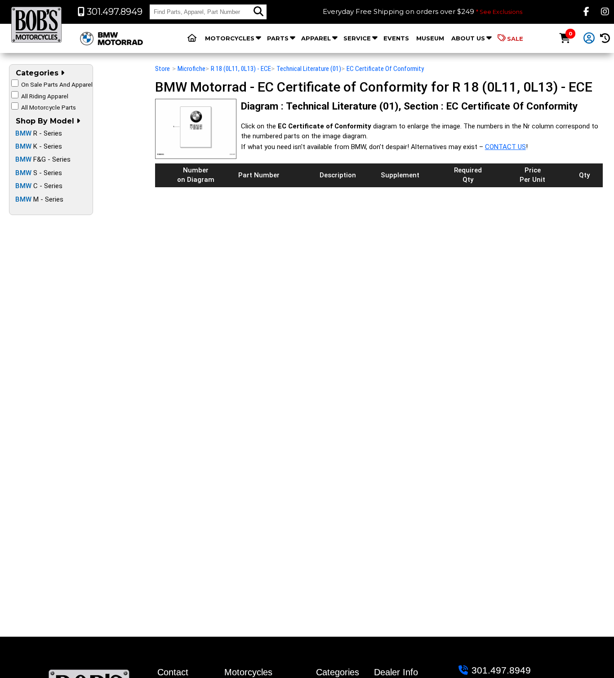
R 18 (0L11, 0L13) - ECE (241, 69)
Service (357, 38)
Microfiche (191, 69)
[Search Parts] (258, 11)
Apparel (316, 38)
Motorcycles (229, 38)
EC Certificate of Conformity (385, 69)
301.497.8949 (501, 670)
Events (396, 38)
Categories (38, 73)
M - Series (39, 199)
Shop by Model (46, 121)
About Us (468, 38)
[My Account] (589, 38)
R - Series (38, 133)
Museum (430, 38)
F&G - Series (43, 159)
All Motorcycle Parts (48, 107)
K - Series (38, 146)
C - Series (38, 186)
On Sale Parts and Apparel (57, 84)
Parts (278, 38)
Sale (515, 38)
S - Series (38, 173)
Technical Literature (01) (308, 69)
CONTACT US (505, 147)
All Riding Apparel (44, 96)
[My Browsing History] (605, 38)
